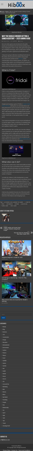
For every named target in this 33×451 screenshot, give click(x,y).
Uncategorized (6, 425)
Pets (4, 405)
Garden (4, 365)
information (10, 204)
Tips (4, 420)
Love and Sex (6, 384)
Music (4, 394)
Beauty (4, 326)
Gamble (4, 360)
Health (4, 371)
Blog (4, 329)
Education (5, 342)
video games (14, 205)
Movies (4, 392)
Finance (4, 352)
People (4, 402)
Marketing (5, 386)
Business (5, 332)
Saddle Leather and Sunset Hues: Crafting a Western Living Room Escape (12, 228)
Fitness (4, 355)
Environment (6, 347)
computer (28, 202)
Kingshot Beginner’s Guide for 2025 (12, 257)
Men (4, 389)
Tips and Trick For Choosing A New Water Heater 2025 (21, 233)
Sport (4, 412)
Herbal (4, 373)
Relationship (6, 407)
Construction (6, 337)
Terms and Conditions (24, 450)
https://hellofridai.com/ (25, 138)
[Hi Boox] (16, 4)
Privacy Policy (6, 450)
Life (3, 381)
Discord (20, 58)
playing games (5, 205)
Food (4, 358)
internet (17, 204)
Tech (4, 418)
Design (4, 339)
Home (2, 11)
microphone (24, 204)
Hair (4, 368)
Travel (4, 423)
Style (4, 415)
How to (4, 378)
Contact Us (14, 450)
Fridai (3, 204)
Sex (3, 410)
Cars (4, 334)
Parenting (5, 399)
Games (7, 11)
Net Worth (5, 397)
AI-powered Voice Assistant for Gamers (13, 202)
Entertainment (6, 345)
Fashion (4, 350)
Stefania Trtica (6, 41)
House (4, 376)
